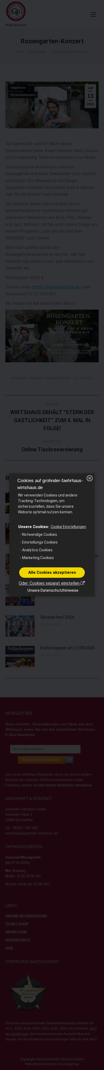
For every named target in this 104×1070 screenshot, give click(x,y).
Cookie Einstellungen (68, 527)
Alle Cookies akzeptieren (52, 572)
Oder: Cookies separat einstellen (50, 583)
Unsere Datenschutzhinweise (52, 590)
